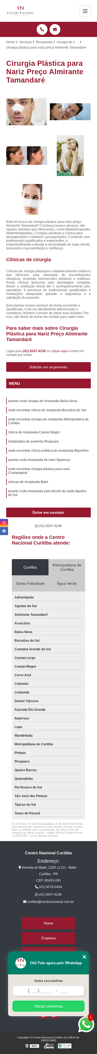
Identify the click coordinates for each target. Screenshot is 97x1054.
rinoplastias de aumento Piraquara (33, 441)
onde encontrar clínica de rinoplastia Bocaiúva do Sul (47, 410)
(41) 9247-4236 (35, 351)
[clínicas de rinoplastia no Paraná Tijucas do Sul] (70, 111)
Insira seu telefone (48, 981)
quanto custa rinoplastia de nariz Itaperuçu (39, 460)
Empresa (48, 938)
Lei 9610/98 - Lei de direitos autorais (35, 835)
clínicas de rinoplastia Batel (28, 482)
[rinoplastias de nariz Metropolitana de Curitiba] (26, 111)
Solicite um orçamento (48, 367)
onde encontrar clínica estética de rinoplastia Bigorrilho (48, 451)
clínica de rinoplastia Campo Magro (34, 432)
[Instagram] (4, 523)
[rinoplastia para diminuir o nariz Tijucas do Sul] (26, 155)
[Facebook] (4, 531)
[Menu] (85, 10)
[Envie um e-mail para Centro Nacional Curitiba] (55, 29)
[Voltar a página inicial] (20, 10)
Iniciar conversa (48, 1006)
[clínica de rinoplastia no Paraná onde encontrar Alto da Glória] (70, 155)
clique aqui (59, 351)
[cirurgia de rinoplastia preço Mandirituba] (26, 199)
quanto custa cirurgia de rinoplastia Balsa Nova (42, 401)
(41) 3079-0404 (50, 887)
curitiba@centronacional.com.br (50, 902)
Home (48, 923)
